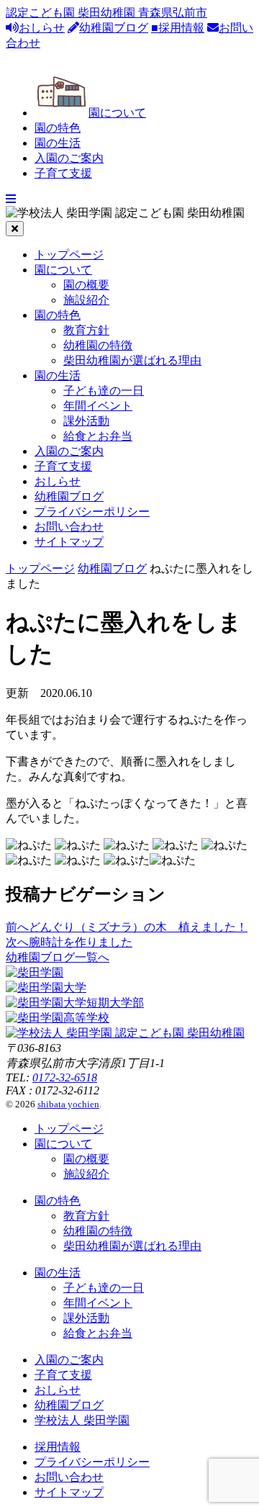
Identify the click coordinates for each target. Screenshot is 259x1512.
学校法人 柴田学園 (82, 1420)
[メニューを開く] (11, 199)
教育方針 (86, 330)
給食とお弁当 (97, 436)
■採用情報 (177, 28)
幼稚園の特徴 (97, 345)
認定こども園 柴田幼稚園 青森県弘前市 (106, 12)
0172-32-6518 (64, 1077)
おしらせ (42, 28)
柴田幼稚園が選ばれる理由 (132, 360)
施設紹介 (86, 300)
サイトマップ (69, 542)
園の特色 (58, 128)
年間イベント (97, 406)
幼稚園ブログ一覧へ (57, 957)
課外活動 (86, 421)
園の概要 (86, 285)
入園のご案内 (69, 158)
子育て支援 (63, 173)
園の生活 (58, 143)
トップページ (69, 254)
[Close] (15, 228)
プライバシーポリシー (92, 511)
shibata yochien (68, 1104)
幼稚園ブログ (113, 28)
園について (117, 113)
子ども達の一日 (103, 390)
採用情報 (58, 1447)
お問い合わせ (69, 527)
